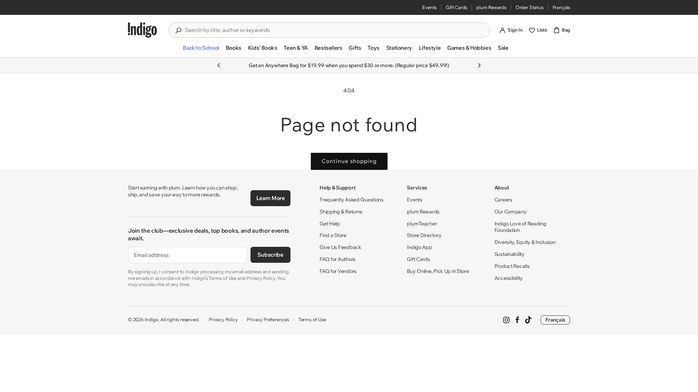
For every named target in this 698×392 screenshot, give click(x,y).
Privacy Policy (223, 319)
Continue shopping (349, 161)
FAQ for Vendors (338, 271)
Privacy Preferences (268, 319)
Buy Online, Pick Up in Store (438, 271)
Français (561, 7)
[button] (201, 50)
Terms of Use (312, 319)
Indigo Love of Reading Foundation (520, 227)
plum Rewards (491, 7)
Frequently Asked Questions (352, 199)
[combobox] (334, 30)
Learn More (270, 198)
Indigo (152, 319)
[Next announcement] (479, 65)
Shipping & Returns (341, 211)
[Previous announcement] (219, 65)
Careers (503, 199)
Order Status (529, 7)
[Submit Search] (178, 30)
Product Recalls (512, 266)
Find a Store (333, 235)
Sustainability (509, 254)
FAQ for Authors (338, 259)
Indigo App (419, 247)
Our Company (510, 211)
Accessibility (508, 278)
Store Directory (424, 235)
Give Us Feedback (340, 247)
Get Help (330, 223)
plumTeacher (422, 223)
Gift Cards (456, 7)
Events (429, 7)
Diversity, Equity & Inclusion (524, 242)
